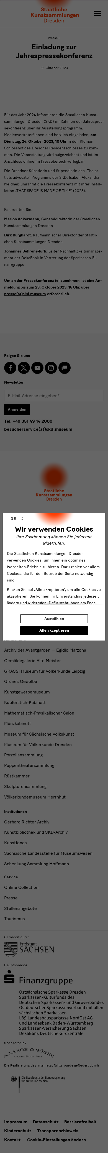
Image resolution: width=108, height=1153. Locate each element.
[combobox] (17, 519)
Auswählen (54, 618)
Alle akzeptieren (54, 630)
